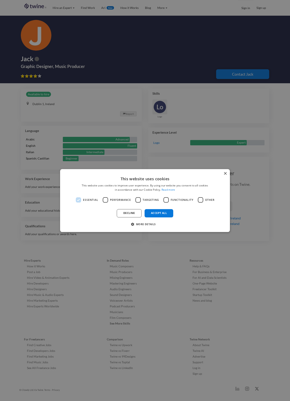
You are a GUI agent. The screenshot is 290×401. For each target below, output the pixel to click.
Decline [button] (129, 213)
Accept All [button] (159, 213)
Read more (168, 189)
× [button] (225, 173)
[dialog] (145, 200)
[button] (145, 224)
